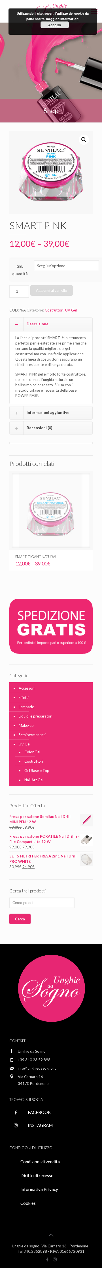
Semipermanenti (32, 734)
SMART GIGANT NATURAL (36, 556)
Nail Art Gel (33, 780)
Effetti (24, 697)
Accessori (27, 688)
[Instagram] (55, 1259)
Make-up (26, 725)
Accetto (54, 24)
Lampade (26, 707)
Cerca (20, 919)
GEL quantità (19, 270)
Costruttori (54, 310)
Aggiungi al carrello (51, 290)
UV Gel (71, 310)
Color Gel (32, 752)
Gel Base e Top (36, 770)
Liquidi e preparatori (35, 716)
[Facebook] (47, 1259)
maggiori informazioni (62, 19)
